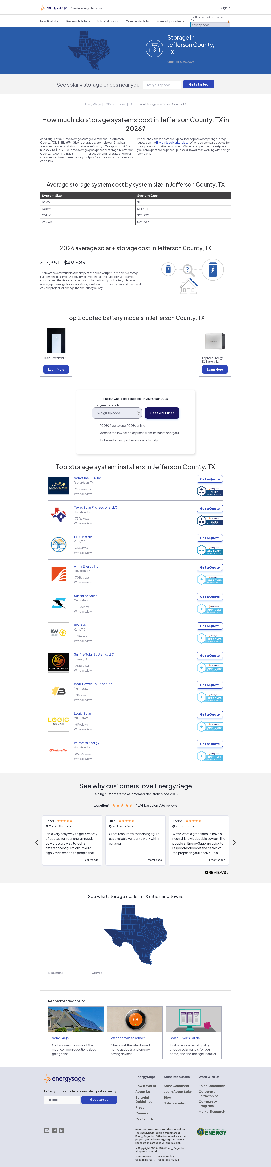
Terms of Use (143, 1156)
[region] (135, 842)
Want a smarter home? (128, 1038)
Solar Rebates (175, 1103)
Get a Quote (210, 479)
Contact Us (145, 1119)
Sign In (225, 8)
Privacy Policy (166, 1156)
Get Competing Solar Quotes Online (206, 18)
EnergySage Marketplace (172, 142)
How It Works (146, 1086)
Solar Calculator (176, 1086)
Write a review (83, 494)
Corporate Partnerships (209, 1093)
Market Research (212, 1111)
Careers (142, 1113)
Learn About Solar (178, 1091)
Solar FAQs (60, 1038)
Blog (167, 1097)
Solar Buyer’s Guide (185, 1038)
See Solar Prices (162, 413)
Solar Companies (212, 1086)
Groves (97, 972)
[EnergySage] (64, 1081)
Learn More (56, 369)
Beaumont (55, 972)
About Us (143, 1091)
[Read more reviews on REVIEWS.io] (217, 873)
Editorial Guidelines (144, 1099)
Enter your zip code (106, 405)
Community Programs (208, 1103)
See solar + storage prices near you (98, 84)
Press (140, 1107)
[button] (37, 842)
